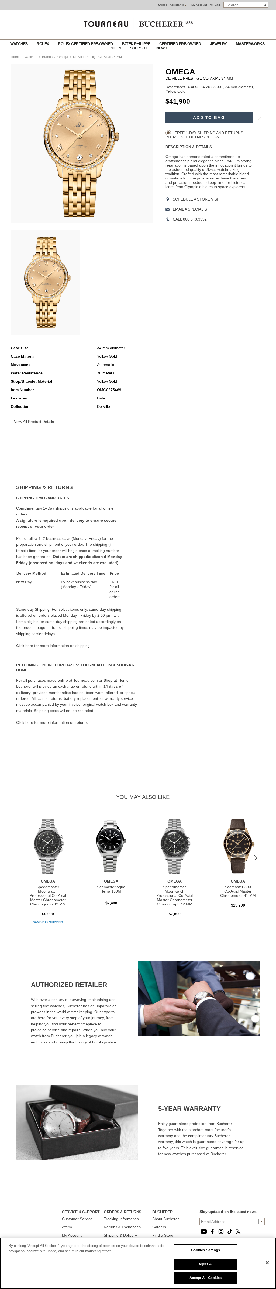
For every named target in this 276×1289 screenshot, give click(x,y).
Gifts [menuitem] (116, 48)
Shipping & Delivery (120, 1235)
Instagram (221, 1231)
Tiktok (229, 1231)
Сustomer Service (77, 1219)
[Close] (267, 1263)
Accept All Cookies (205, 1278)
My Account (199, 4)
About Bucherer (165, 1219)
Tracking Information (121, 1219)
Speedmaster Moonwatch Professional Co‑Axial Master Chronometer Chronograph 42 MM (48, 895)
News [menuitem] (161, 48)
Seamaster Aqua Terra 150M (111, 889)
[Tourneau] (138, 22)
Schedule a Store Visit (196, 199)
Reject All (206, 1264)
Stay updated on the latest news (228, 1211)
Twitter (238, 1231)
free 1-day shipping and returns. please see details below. (204, 135)
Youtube (203, 1231)
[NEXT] (255, 857)
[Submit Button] (261, 1221)
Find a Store (162, 1235)
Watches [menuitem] (19, 44)
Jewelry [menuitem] (219, 44)
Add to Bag (209, 118)
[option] (45, 282)
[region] (138, 1263)
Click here (24, 645)
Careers (159, 1227)
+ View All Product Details (32, 421)
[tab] (77, 487)
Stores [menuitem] (162, 4)
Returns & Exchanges (122, 1227)
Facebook (212, 1231)
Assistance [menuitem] (177, 4)
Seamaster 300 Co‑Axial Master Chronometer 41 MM (238, 891)
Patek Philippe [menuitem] (136, 44)
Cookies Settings (205, 1250)
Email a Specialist (191, 209)
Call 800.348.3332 (190, 219)
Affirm (67, 1227)
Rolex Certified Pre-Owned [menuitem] (86, 44)
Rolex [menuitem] (43, 44)
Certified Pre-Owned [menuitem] (180, 44)
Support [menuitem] (139, 48)
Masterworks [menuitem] (250, 44)
